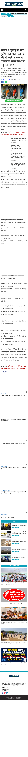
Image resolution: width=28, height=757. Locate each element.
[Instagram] (5, 693)
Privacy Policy (18, 697)
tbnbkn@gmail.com (5, 689)
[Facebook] (2, 693)
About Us (4, 680)
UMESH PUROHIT (6, 79)
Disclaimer (18, 698)
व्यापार (10, 16)
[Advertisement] (14, 32)
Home (3, 16)
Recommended (13, 565)
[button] (2, 10)
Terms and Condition (11, 698)
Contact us (12, 697)
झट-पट (14, 521)
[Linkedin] (7, 693)
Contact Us (5, 687)
